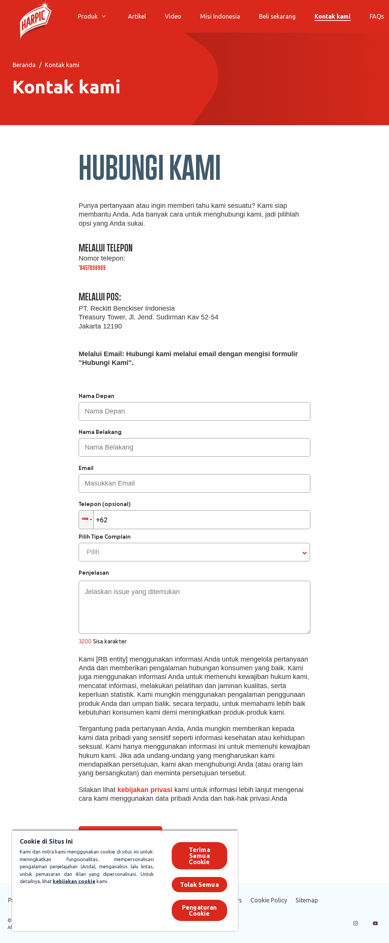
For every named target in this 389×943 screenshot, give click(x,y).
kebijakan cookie (74, 881)
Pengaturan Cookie (199, 910)
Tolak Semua (199, 884)
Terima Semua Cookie (199, 855)
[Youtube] (375, 923)
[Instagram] (355, 923)
